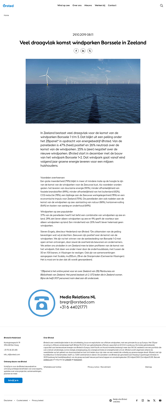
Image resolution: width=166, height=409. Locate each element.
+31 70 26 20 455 (10, 350)
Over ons (77, 5)
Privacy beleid (37, 400)
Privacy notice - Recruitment (99, 367)
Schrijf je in (13, 380)
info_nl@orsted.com (12, 354)
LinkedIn (68, 360)
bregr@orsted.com (77, 302)
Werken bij (100, 5)
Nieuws (88, 5)
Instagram (78, 360)
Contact (112, 5)
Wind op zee (63, 5)
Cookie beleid (22, 400)
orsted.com (48, 360)
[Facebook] (76, 50)
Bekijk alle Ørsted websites (120, 400)
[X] (89, 50)
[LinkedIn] (83, 50)
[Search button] (161, 5)
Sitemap (148, 367)
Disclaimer (8, 400)
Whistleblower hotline (52, 367)
